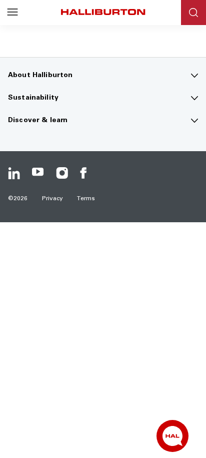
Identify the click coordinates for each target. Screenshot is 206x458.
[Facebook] (86, 173)
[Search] (193, 12)
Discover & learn (38, 120)
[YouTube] (38, 173)
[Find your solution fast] (172, 436)
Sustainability (33, 98)
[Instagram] (62, 173)
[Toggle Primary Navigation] (12, 12)
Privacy (53, 199)
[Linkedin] (14, 173)
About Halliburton (40, 75)
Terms (86, 199)
